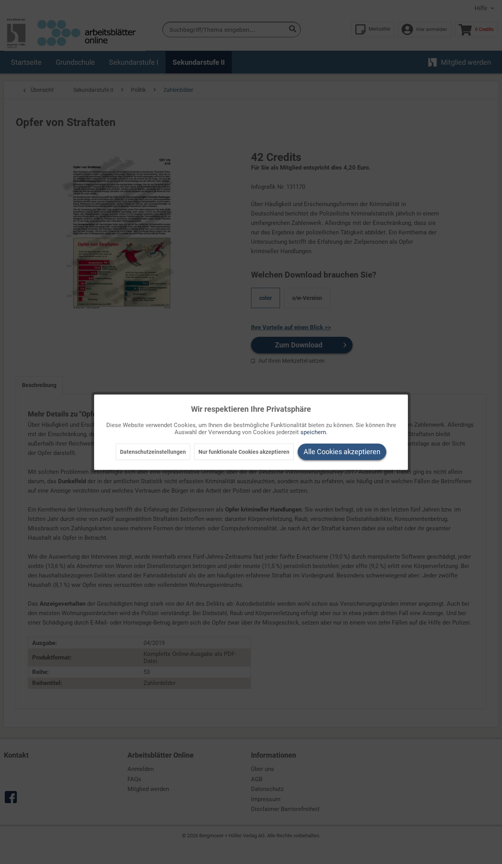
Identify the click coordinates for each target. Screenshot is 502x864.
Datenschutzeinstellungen (153, 452)
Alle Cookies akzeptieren (342, 452)
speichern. (313, 432)
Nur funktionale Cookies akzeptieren (243, 452)
